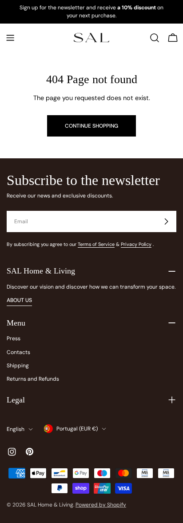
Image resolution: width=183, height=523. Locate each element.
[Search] (154, 38)
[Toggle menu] (10, 38)
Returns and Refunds (33, 378)
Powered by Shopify (101, 504)
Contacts (18, 352)
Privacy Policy (136, 244)
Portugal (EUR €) (77, 428)
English (15, 429)
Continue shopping (91, 125)
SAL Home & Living (50, 504)
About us (19, 300)
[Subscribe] (166, 221)
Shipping (18, 365)
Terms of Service (96, 244)
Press (13, 338)
